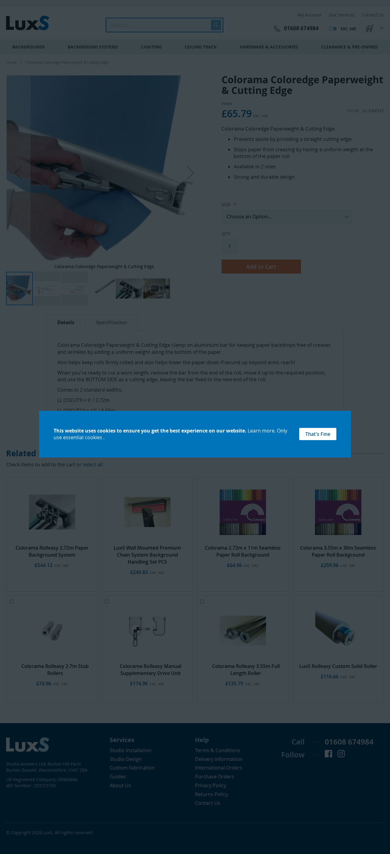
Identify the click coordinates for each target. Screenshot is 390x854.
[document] (195, 434)
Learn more (261, 430)
